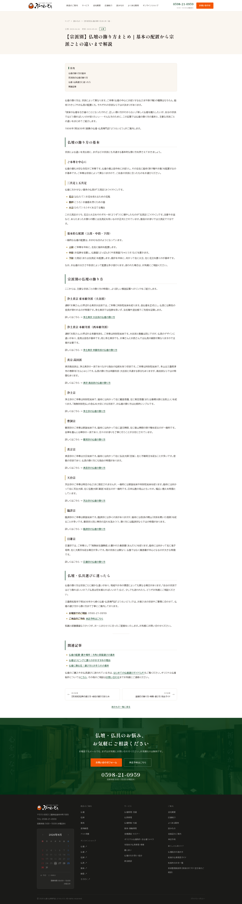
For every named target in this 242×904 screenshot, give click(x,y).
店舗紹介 (108, 5)
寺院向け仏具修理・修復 (134, 845)
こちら (84, 677)
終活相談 (128, 861)
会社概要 (97, 5)
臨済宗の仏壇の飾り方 (94, 529)
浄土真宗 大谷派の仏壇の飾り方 (99, 317)
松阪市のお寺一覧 (175, 863)
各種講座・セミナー (132, 834)
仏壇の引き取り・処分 (133, 856)
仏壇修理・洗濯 (130, 812)
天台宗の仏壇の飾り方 (94, 501)
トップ (67, 21)
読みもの (120, 5)
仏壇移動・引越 (130, 823)
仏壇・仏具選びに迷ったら (79, 82)
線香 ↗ (84, 874)
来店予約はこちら (94, 619)
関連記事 (72, 87)
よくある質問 (133, 5)
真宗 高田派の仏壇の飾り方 (96, 383)
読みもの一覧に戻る (121, 707)
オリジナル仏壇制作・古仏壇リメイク (139, 839)
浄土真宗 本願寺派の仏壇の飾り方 (100, 350)
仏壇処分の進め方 (175, 852)
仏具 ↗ (84, 863)
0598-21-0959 (183, 4)
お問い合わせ (205, 5)
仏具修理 (128, 817)
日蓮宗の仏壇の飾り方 (94, 562)
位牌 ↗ (84, 857)
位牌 (82, 817)
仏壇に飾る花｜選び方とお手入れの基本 (89, 666)
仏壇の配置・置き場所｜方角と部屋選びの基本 (92, 655)
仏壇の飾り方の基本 (77, 73)
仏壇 (82, 812)
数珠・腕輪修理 (130, 828)
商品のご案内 (72, 5)
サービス (85, 5)
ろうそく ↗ (85, 879)
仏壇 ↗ (84, 846)
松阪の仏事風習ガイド (177, 857)
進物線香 (84, 828)
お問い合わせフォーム (106, 762)
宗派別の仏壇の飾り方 (78, 78)
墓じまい (128, 850)
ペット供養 (85, 834)
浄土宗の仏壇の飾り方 (94, 411)
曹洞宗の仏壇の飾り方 (94, 439)
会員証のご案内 (174, 834)
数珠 (82, 823)
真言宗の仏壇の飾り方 (94, 468)
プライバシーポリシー (198, 898)
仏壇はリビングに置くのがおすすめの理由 (89, 660)
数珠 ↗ (84, 868)
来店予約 (172, 839)
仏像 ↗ (84, 852)
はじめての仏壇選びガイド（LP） (129, 673)
